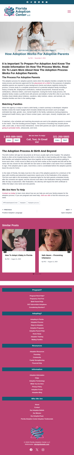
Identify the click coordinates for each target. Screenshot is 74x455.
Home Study (37, 334)
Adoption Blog (37, 392)
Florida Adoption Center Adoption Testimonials (37, 419)
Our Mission (37, 413)
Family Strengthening (37, 360)
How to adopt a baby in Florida (18, 255)
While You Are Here (37, 384)
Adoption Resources (37, 351)
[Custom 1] (42, 2)
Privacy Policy (37, 386)
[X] (37, 449)
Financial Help (37, 363)
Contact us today (8, 193)
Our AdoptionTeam (37, 416)
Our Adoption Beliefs (37, 410)
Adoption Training (37, 336)
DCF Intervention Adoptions (37, 304)
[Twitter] (31, 2)
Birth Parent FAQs (37, 301)
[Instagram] (35, 2)
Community (37, 357)
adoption (23, 202)
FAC (31, 58)
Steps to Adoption (37, 325)
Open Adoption (66, 211)
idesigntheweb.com (41, 444)
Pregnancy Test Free (37, 298)
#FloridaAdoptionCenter (10, 202)
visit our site (45, 195)
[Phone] (39, 2)
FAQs (37, 378)
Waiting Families (37, 339)
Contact (37, 407)
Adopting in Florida (37, 319)
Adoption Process (37, 322)
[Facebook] (27, 2)
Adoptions (33, 50)
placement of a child (42, 83)
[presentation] (18, 240)
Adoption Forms (37, 389)
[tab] (33, 273)
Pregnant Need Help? (37, 296)
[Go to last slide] (5, 251)
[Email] (46, 2)
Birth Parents (51, 50)
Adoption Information (37, 375)
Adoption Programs (37, 328)
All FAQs (41, 50)
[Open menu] (69, 11)
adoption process (33, 202)
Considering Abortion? (37, 307)
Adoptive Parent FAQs (37, 331)
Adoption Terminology (37, 381)
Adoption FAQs (23, 50)
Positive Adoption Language (12, 211)
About (37, 404)
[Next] (69, 251)
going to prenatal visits (11, 128)
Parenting (37, 354)
